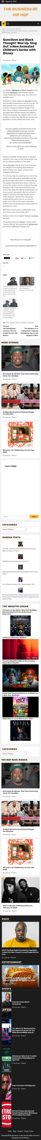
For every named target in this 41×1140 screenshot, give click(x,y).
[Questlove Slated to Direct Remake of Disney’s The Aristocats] (27, 281)
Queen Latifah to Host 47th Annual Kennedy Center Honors (19, 979)
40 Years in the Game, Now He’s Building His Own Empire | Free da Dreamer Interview (19, 612)
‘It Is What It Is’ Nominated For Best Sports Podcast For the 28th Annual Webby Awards (24, 1030)
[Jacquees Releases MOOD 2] (20, 649)
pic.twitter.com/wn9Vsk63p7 (20, 143)
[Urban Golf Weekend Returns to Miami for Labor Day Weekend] (20, 707)
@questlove (10, 133)
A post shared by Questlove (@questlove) (20, 246)
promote (35, 216)
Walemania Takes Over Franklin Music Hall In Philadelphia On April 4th (24, 1058)
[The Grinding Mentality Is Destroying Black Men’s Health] (20, 678)
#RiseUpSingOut (13, 131)
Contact (20, 1131)
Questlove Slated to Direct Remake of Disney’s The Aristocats (27, 288)
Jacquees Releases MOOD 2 (14, 637)
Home (10, 1131)
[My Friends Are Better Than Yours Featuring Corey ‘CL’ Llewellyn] (20, 358)
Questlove (24, 322)
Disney (19, 101)
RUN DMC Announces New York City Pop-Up (15, 561)
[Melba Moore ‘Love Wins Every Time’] (20, 730)
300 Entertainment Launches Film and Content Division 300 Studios (10, 330)
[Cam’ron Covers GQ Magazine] (6, 1087)
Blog (14, 1131)
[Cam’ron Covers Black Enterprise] (6, 1004)
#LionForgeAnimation (12, 138)
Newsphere (15, 1138)
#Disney (22, 222)
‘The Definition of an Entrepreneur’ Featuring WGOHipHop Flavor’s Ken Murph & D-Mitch (29, 330)
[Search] (38, 23)
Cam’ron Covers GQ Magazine (23, 1085)
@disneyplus (33, 224)
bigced (14, 60)
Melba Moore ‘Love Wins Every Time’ (17, 719)
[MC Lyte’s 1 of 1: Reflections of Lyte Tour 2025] (20, 434)
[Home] (4, 23)
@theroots (14, 136)
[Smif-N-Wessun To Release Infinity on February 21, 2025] (20, 890)
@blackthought (25, 133)
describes (11, 165)
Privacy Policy (28, 1131)
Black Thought (10, 322)
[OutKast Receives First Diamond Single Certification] (20, 396)
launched (28, 101)
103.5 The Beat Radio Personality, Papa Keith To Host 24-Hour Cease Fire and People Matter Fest (20, 952)
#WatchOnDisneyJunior (20, 140)
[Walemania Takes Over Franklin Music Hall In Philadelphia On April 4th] (6, 1059)
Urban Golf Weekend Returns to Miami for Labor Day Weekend (20, 694)
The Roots (31, 322)
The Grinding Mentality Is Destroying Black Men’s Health (18, 662)
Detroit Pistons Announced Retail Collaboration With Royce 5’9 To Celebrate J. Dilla (24, 1113)
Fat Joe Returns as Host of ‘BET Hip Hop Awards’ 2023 (18, 584)
